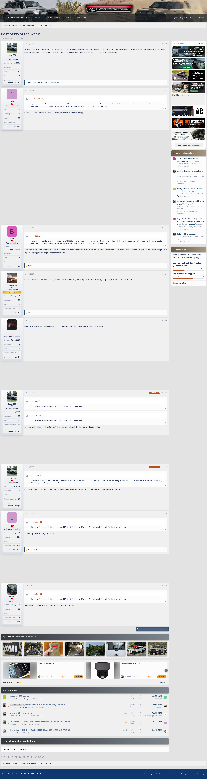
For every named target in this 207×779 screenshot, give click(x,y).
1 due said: (34, 401)
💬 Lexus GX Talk (32, 699)
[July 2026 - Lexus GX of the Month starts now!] (95, 649)
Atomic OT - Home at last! (22, 713)
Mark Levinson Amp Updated (189, 171)
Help (193, 774)
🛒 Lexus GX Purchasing (185, 229)
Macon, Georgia (14, 82)
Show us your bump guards (130, 663)
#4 (166, 274)
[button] (44, 17)
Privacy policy (185, 774)
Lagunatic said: (36, 522)
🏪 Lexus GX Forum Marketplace (37, 707)
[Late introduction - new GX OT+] (157, 649)
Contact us (162, 774)
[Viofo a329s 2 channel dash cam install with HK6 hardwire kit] (74, 649)
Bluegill (159, 707)
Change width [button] (152, 774)
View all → (200, 43)
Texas (18, 266)
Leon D (12, 699)
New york (16, 126)
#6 (166, 393)
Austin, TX (16, 313)
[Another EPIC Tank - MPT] (116, 649)
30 (19, 71)
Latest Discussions (185, 153)
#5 (166, 321)
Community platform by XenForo (22, 774)
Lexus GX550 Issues (19, 696)
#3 (166, 227)
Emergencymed (128, 676)
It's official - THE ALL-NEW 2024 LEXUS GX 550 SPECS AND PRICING (40, 730)
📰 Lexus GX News (34, 733)
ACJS (12, 707)
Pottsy (42, 676)
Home (28, 17)
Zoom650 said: (36, 99)
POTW (77, 17)
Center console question (46, 663)
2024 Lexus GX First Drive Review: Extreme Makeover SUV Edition (40, 721)
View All (163, 682)
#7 (166, 467)
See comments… (179, 283)
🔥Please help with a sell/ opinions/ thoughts (44, 704)
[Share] (163, 43)
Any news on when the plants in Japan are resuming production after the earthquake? (190, 221)
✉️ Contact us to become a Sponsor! (188, 145)
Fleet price (158, 699)
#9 (166, 585)
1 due (160, 724)
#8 (166, 513)
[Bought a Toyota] (33, 649)
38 (19, 118)
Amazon (79, 676)
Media (66, 17)
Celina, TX (16, 357)
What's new (53, 17)
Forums (38, 17)
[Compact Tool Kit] (54, 649)
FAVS (86, 17)
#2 (166, 90)
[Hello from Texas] (136, 649)
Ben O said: (35, 475)
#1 (166, 44)
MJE (160, 733)
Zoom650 (6, 38)
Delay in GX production (186, 234)
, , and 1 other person (45, 82)
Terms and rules (173, 774)
